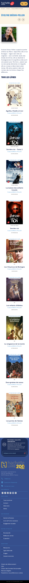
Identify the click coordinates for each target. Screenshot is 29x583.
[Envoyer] (25, 453)
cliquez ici (17, 449)
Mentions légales (6, 571)
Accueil (3, 8)
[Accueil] (7, 3)
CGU (2, 566)
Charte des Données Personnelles (11, 568)
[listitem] (2, 493)
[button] (21, 19)
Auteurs (8, 8)
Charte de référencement (8, 564)
